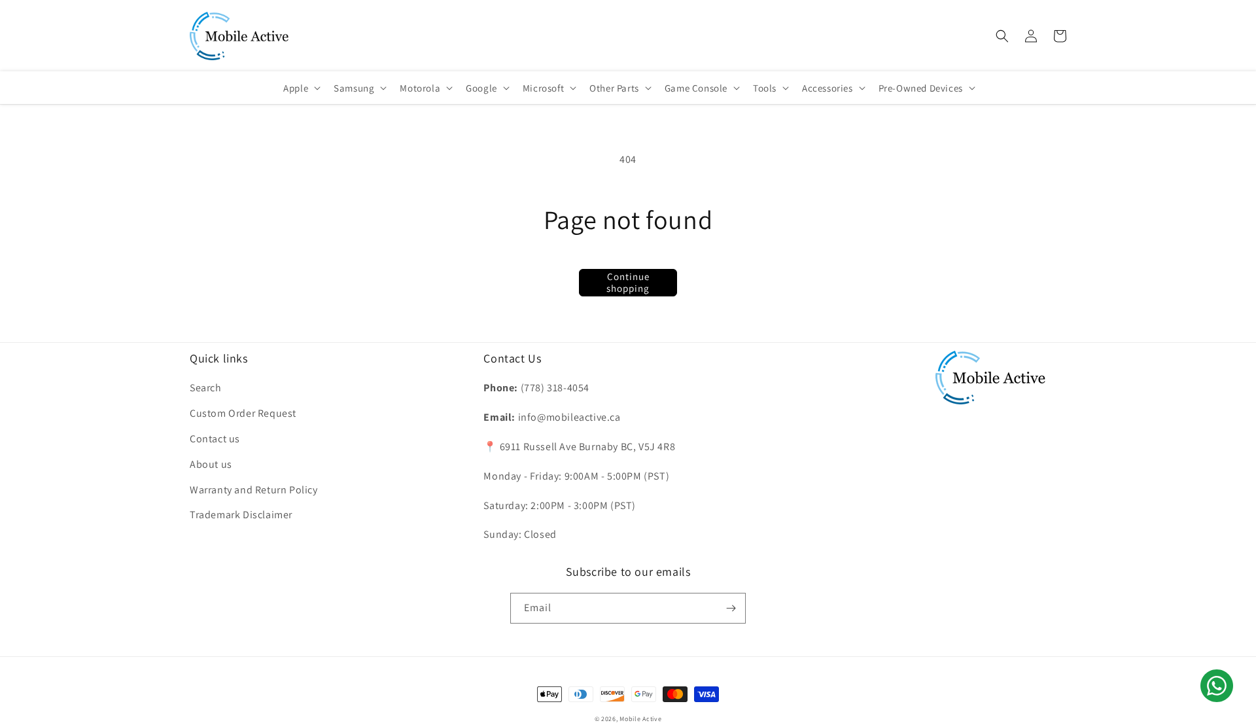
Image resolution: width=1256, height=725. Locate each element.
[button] (1002, 36)
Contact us (215, 439)
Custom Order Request (243, 413)
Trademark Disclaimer (241, 515)
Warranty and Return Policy (254, 490)
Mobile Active (640, 719)
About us (211, 464)
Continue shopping (628, 282)
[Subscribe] (730, 608)
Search (206, 388)
